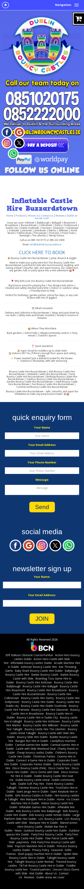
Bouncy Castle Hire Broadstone (47, 690)
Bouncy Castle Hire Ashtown (34, 682)
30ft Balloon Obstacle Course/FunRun (29, 655)
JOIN (42, 618)
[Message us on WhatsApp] (13, 153)
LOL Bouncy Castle (50, 819)
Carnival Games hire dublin (31, 745)
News (18, 830)
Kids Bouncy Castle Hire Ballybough (38, 811)
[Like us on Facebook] (7, 132)
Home (9, 215)
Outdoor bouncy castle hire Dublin (45, 830)
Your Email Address (42, 445)
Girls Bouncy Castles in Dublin (34, 795)
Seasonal (57, 850)
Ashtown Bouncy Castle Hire (39, 667)
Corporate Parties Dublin (35, 764)
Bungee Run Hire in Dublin (31, 741)
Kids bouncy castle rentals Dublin (50, 815)
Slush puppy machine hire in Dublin (40, 854)
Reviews (60, 215)
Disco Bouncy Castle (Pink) (29, 768)
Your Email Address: (42, 595)
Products (21, 215)
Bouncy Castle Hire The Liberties (45, 729)
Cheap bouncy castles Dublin (35, 752)
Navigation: (63, 5)
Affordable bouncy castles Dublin (31, 663)
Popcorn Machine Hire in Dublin (35, 846)
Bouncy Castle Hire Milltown (40, 725)
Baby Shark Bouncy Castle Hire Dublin (39, 670)
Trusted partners (40, 869)
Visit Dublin (36, 873)
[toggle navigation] (76, 5)
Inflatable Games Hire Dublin (37, 807)
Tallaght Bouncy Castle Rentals (34, 861)
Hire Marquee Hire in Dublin (37, 799)
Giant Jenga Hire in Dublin (32, 791)
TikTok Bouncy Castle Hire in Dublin (41, 865)
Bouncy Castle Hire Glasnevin (49, 709)
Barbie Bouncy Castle (44, 674)
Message (42, 480)
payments (23, 842)
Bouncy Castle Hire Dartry (37, 698)
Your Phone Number (42, 462)
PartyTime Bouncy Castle (47, 834)
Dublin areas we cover (50, 877)
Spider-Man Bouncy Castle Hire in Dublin (43, 856)
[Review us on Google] (19, 132)
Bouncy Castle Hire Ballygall (40, 686)
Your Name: (42, 577)
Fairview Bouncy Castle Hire (36, 787)
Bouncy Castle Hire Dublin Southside (44, 706)
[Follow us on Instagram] (7, 142)
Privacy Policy (40, 850)
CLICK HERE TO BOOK (42, 252)
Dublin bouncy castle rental (32, 780)
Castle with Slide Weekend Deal (35, 748)
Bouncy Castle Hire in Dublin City (37, 717)
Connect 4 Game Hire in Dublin (35, 760)
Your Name (42, 427)
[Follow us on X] (19, 142)
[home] (5, 5)
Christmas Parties (44, 756)
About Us (33, 215)
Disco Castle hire (59, 768)
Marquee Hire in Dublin (43, 822)
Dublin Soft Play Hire (31, 784)
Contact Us (47, 215)
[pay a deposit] (42, 145)
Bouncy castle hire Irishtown (42, 721)
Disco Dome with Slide (44, 772)
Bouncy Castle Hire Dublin (37, 702)
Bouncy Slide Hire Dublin (32, 737)
